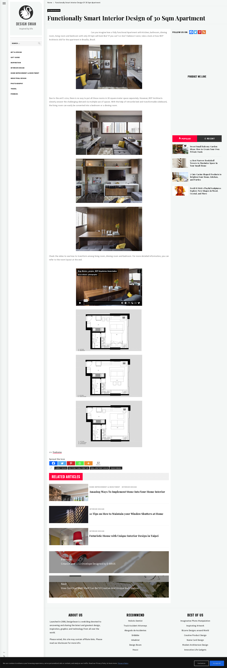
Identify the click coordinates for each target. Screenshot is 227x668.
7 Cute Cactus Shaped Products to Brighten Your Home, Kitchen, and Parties (206, 177)
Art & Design (16, 52)
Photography (17, 83)
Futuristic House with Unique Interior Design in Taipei (124, 536)
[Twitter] (62, 463)
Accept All (217, 663)
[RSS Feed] (204, 32)
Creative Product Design (195, 635)
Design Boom (135, 644)
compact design (61, 468)
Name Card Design (195, 640)
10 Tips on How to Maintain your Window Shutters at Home (126, 514)
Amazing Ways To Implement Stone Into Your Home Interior (127, 491)
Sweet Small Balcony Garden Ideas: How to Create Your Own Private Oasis (204, 149)
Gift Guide (15, 57)
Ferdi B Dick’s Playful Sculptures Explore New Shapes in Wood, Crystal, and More (205, 191)
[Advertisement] (197, 53)
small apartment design (99, 468)
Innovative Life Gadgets (195, 649)
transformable (116, 468)
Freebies (14, 94)
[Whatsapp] (80, 463)
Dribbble (135, 635)
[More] (88, 463)
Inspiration (16, 63)
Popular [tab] (186, 138)
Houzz (135, 649)
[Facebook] (53, 463)
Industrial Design (18, 78)
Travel (14, 89)
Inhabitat (135, 640)
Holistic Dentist (135, 620)
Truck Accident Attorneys (135, 625)
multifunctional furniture (79, 468)
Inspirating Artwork (195, 625)
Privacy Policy (123, 663)
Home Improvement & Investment (25, 73)
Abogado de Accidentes (135, 630)
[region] (113, 662)
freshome (57, 452)
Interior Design (17, 68)
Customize (201, 663)
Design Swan (26, 23)
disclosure (62, 643)
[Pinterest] (71, 463)
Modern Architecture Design (195, 644)
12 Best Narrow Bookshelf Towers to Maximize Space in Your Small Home (204, 163)
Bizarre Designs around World (195, 630)
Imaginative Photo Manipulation (195, 620)
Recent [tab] (210, 138)
